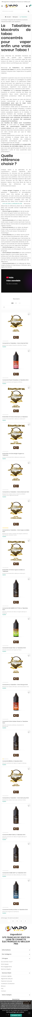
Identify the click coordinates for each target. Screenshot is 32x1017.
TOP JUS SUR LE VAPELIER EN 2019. (12, 203)
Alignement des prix (7, 978)
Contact (3, 991)
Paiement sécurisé (6, 981)
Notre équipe (5, 964)
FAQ (2, 988)
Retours (3, 986)
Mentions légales (6, 969)
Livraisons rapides (6, 976)
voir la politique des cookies (15, 1012)
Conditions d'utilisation (8, 983)
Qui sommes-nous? (7, 961)
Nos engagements (6, 966)
